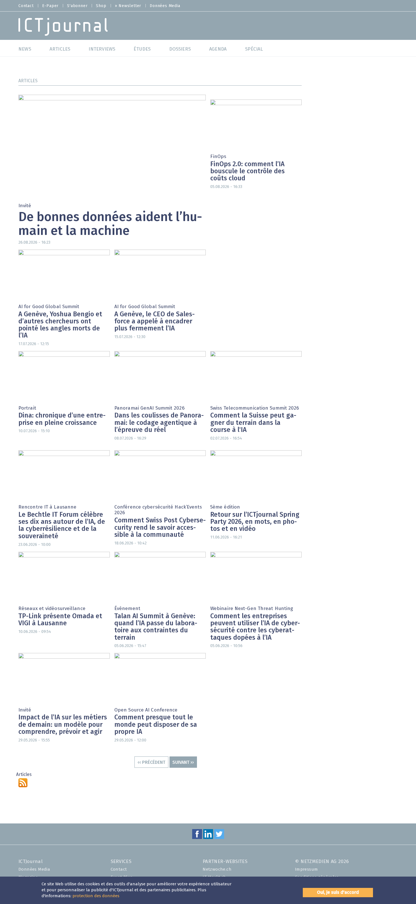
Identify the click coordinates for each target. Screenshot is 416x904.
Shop (101, 6)
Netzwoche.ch (217, 869)
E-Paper (50, 6)
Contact (26, 6)
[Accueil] (63, 26)
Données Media (165, 6)
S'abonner (77, 6)
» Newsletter (128, 6)
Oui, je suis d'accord (338, 892)
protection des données (95, 896)
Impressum (306, 869)
